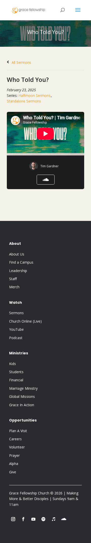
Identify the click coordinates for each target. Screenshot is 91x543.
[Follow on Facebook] (23, 519)
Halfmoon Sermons (34, 95)
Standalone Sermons (24, 101)
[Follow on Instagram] (13, 519)
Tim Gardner (49, 166)
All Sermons (21, 62)
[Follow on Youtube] (33, 519)
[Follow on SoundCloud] (64, 519)
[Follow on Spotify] (43, 519)
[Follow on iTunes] (54, 519)
